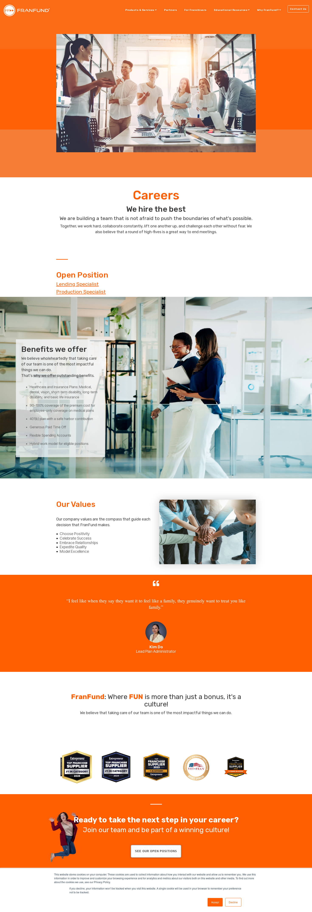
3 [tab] (151, 662)
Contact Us (298, 8)
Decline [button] (233, 902)
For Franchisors (195, 9)
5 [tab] (162, 662)
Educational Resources (230, 9)
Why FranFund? (268, 9)
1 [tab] (141, 662)
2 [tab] (146, 662)
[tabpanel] (156, 617)
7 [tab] (172, 662)
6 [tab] (167, 662)
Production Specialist (81, 292)
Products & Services (139, 9)
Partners (170, 9)
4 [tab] (157, 662)
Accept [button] (215, 902)
